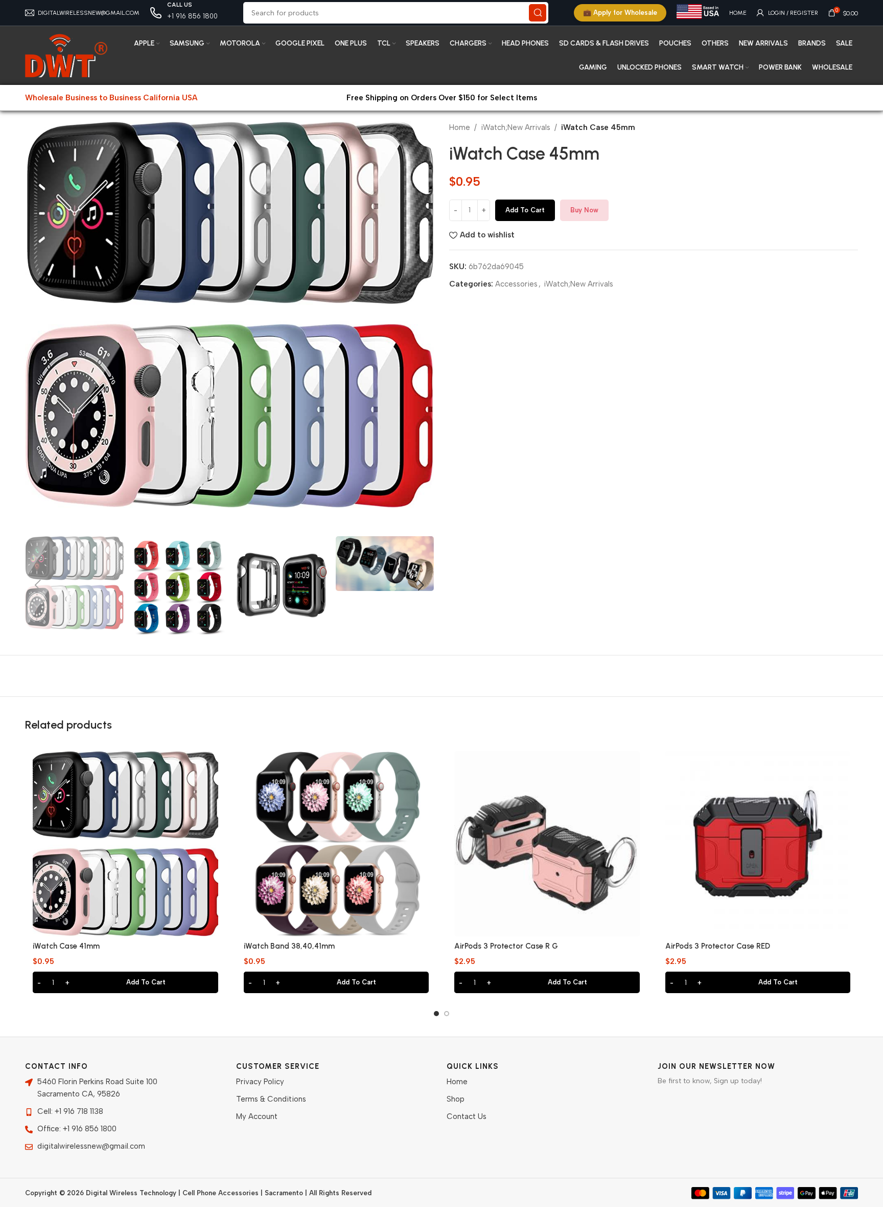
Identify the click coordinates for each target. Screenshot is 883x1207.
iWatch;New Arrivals (515, 127)
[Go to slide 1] (436, 1013)
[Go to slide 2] (446, 1013)
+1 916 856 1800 (192, 16)
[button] (38, 585)
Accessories (516, 284)
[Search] (537, 12)
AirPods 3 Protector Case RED (717, 946)
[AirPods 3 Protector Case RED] (758, 844)
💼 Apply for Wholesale (620, 12)
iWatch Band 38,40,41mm (289, 946)
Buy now (584, 210)
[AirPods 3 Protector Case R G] (547, 844)
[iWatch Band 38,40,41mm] (336, 844)
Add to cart (525, 210)
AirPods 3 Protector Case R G (506, 946)
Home (459, 127)
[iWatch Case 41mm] (125, 844)
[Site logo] (66, 54)
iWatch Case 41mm (66, 946)
